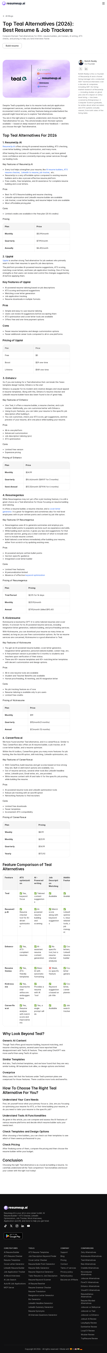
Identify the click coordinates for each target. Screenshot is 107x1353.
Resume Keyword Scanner (39, 1280)
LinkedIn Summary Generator (40, 1307)
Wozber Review (87, 1334)
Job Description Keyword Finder (42, 1256)
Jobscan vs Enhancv (90, 1315)
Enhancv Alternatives (90, 1286)
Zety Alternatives (88, 1252)
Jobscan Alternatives (90, 1278)
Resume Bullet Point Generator (41, 1264)
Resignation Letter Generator (41, 1295)
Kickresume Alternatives (91, 1256)
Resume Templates (12, 1260)
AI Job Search (10, 1280)
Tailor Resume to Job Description (42, 1276)
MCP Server (9, 1287)
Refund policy (67, 1276)
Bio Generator (34, 1299)
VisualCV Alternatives (90, 1290)
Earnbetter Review (89, 1327)
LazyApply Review (89, 1323)
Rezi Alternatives (88, 1264)
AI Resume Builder (11, 1252)
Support (64, 1252)
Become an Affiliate (69, 1280)
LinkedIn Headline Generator (40, 1303)
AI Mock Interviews (12, 1276)
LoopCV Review (88, 1330)
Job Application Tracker (14, 1272)
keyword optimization (35, 575)
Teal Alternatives (88, 1260)
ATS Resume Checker (13, 1256)
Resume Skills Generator (38, 1268)
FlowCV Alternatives (90, 1282)
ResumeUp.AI (9, 146)
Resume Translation (37, 1291)
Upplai (5, 260)
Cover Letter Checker (37, 1260)
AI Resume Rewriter (36, 1283)
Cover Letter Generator (14, 1264)
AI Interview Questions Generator (42, 1315)
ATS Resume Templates (38, 1252)
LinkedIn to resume (29, 172)
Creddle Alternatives (90, 1268)
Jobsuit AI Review (88, 1319)
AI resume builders (54, 169)
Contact (64, 1264)
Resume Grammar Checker (39, 1287)
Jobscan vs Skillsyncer (90, 1307)
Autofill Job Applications (15, 1283)
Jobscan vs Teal (88, 1311)
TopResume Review (89, 1338)
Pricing (63, 1260)
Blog (62, 1256)
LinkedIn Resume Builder (14, 1268)
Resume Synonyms (36, 1311)
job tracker (44, 172)
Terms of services (68, 1268)
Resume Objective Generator (40, 1272)
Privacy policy (67, 1272)
